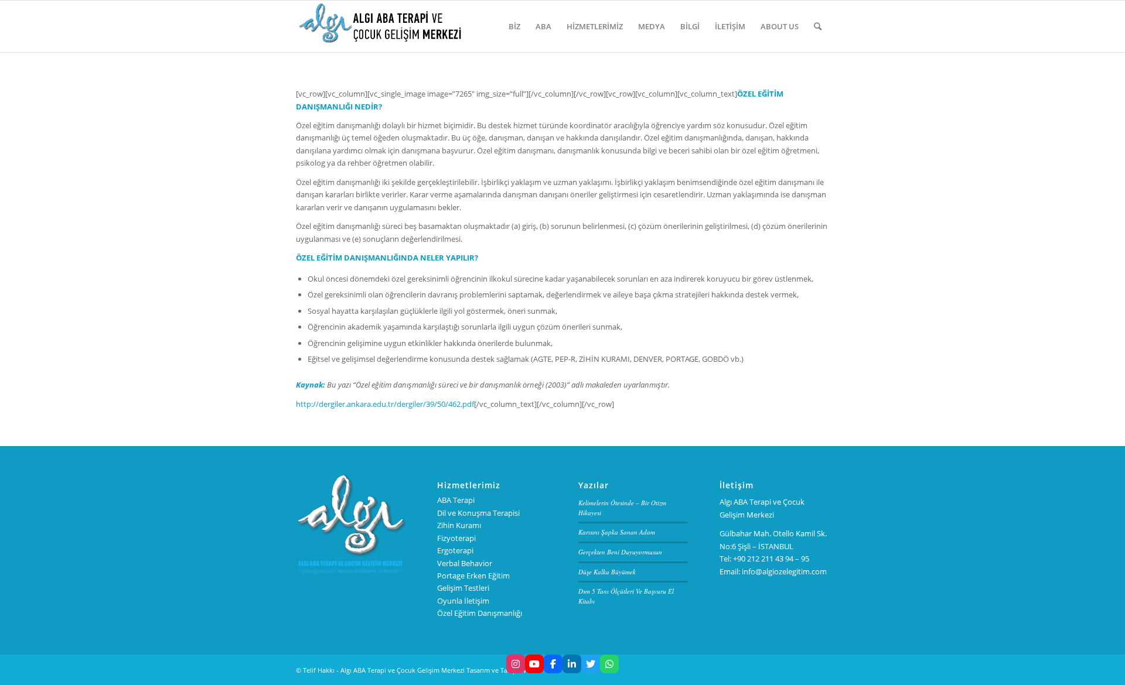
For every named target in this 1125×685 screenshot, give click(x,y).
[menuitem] (514, 26)
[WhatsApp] (609, 664)
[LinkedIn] (571, 664)
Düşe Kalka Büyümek (607, 571)
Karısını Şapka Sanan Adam (616, 532)
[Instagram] (515, 664)
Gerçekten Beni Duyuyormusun (620, 551)
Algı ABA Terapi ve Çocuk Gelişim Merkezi (402, 670)
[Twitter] (590, 664)
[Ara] (817, 26)
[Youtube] (534, 664)
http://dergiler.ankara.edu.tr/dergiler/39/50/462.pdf (385, 404)
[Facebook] (553, 664)
